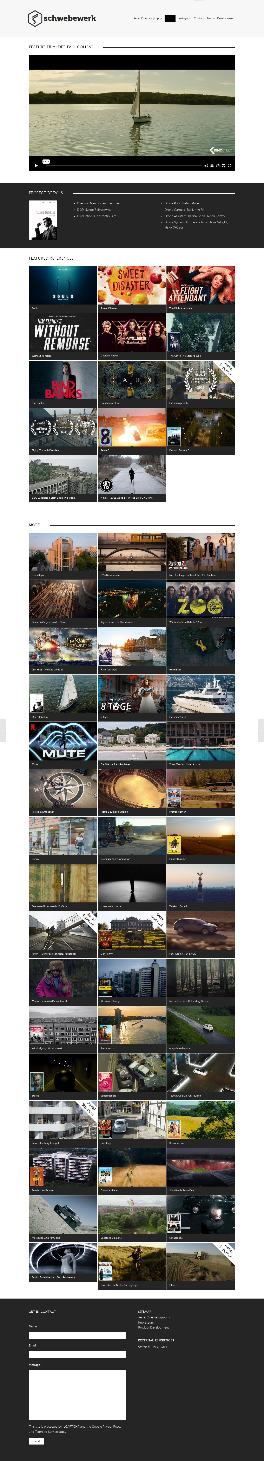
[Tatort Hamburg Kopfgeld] (63, 1120)
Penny (35, 859)
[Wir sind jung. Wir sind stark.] (63, 1025)
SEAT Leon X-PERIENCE (182, 954)
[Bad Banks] (63, 380)
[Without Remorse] (63, 332)
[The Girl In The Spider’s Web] (200, 332)
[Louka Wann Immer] (132, 883)
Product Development (153, 1327)
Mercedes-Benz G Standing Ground (189, 1001)
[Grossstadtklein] (132, 1167)
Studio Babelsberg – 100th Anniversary (53, 1277)
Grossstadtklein (109, 1190)
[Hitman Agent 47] (200, 380)
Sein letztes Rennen (43, 1190)
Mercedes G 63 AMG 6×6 (46, 1238)
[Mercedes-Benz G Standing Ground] (200, 978)
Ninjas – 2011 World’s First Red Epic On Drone (127, 498)
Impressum (146, 1322)
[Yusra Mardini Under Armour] (200, 741)
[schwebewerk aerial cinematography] (62, 18)
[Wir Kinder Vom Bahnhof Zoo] (200, 599)
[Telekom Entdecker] (63, 788)
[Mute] (63, 741)
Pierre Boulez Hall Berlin (114, 812)
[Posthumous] (132, 1025)
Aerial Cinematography (154, 1317)
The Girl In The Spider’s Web (185, 356)
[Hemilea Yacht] (200, 694)
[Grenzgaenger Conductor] (132, 836)
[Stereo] (63, 1072)
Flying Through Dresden (45, 450)
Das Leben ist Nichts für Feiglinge (119, 1285)
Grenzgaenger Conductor (115, 859)
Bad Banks (38, 403)
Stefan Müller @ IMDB (153, 1347)
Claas (172, 1285)
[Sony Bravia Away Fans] (200, 1167)
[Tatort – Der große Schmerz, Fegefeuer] (63, 930)
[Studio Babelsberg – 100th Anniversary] (63, 1258)
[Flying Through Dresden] (63, 427)
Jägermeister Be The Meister (117, 622)
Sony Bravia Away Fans (181, 1190)
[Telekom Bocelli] (200, 883)
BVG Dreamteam (110, 575)
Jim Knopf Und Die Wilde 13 (48, 670)
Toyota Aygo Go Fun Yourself (185, 1096)
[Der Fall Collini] (63, 694)
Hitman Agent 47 (178, 403)
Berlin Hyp (38, 575)
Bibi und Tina (176, 1143)
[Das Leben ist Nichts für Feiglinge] (132, 1262)
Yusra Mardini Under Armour (185, 764)
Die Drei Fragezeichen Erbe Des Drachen (192, 575)
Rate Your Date (109, 670)
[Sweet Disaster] (132, 285)
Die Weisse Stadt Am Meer (115, 764)
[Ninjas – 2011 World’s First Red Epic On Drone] (132, 474)
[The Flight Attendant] (200, 285)
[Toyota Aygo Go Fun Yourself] (200, 1072)
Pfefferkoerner (177, 812)
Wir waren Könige (110, 1001)
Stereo (35, 1096)
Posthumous (107, 1048)
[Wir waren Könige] (132, 978)
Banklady (106, 1143)
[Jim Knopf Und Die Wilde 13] (63, 646)
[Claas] (200, 1262)
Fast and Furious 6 (179, 450)
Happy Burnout (177, 859)
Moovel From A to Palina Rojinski (50, 1001)
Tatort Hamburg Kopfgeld (46, 1143)
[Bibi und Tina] (200, 1120)
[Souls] (63, 285)
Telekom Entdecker (43, 812)
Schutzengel (176, 1238)
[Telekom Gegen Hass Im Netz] (63, 599)
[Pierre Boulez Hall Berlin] (132, 788)
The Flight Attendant (180, 308)
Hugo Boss (175, 670)
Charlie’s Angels (109, 356)
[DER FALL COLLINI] (43, 220)
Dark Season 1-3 (110, 403)
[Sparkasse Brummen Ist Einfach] (63, 883)
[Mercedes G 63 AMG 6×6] (63, 1214)
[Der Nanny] (132, 930)
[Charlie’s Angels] (132, 332)
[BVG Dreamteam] (132, 552)
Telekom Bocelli (178, 906)
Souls (35, 308)
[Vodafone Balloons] (132, 1214)
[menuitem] (147, 18)
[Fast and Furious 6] (200, 427)
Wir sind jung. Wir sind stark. (47, 1048)
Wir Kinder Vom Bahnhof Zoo (185, 622)
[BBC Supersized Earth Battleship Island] (63, 474)
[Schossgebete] (132, 1072)
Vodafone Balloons (111, 1238)
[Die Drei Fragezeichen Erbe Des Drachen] (200, 552)
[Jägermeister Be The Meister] (132, 599)
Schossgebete (108, 1096)
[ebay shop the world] (200, 1025)
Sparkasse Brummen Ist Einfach (49, 906)
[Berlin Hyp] (63, 552)
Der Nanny (107, 954)
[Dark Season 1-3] (132, 380)
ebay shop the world (180, 1048)
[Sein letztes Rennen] (63, 1167)
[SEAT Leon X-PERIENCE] (200, 930)
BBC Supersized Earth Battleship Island (53, 498)
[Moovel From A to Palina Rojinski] (63, 978)
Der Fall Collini (40, 717)
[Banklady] (132, 1120)
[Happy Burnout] (200, 836)
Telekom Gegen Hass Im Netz (48, 622)
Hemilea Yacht (177, 717)
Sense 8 (105, 450)
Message (34, 1365)
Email (32, 1345)
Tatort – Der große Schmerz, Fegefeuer (54, 954)
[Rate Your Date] (132, 646)
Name (33, 1326)
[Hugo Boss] (200, 646)
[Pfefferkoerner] (200, 788)
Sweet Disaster (109, 308)
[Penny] (63, 836)
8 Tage (104, 717)
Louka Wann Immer (111, 906)
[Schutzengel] (200, 1214)
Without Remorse (42, 356)
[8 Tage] (132, 694)
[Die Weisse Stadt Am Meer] (132, 741)
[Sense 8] (132, 427)
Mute (35, 764)
